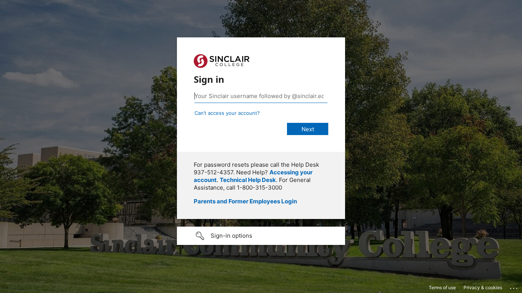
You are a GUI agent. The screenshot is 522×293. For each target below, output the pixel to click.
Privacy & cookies (483, 287)
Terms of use (442, 287)
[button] (261, 236)
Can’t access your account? (227, 113)
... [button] (514, 286)
